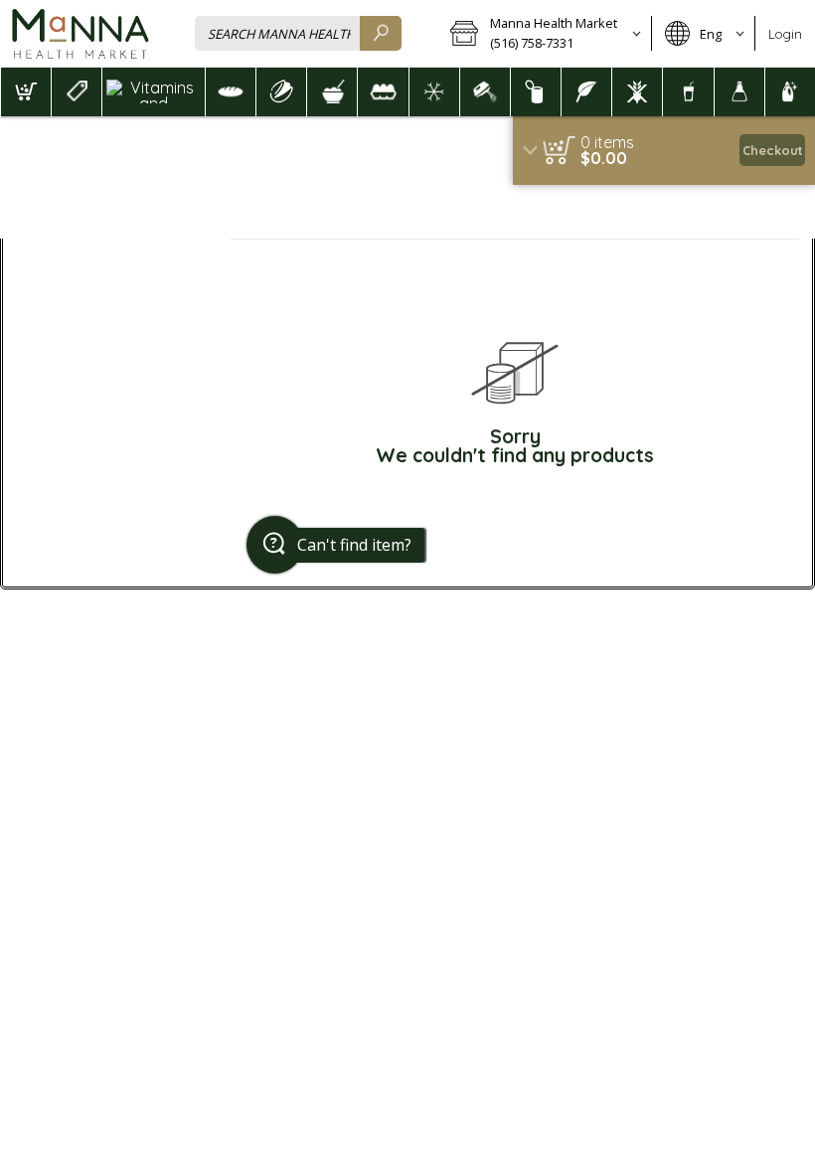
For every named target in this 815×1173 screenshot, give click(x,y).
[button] (544, 34)
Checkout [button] (772, 150)
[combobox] (298, 33)
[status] (607, 142)
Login (785, 34)
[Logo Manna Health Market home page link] (79, 34)
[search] (381, 33)
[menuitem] (25, 92)
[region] (664, 150)
